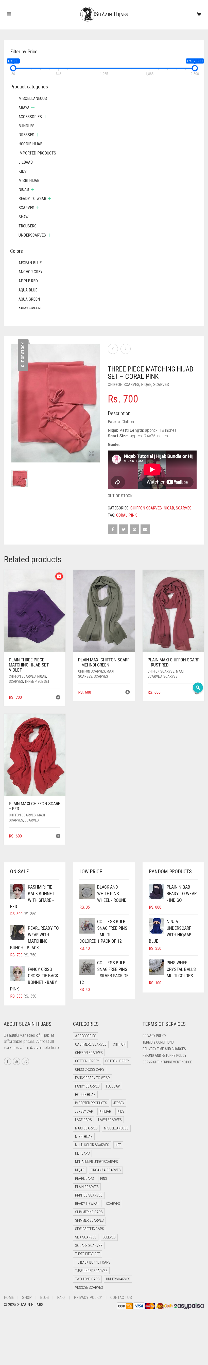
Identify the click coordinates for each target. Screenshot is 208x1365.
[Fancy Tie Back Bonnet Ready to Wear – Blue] (125, 349)
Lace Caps (83, 1120)
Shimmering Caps (89, 1212)
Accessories (30, 116)
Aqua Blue (28, 290)
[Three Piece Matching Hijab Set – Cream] (113, 349)
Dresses (26, 134)
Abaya (24, 107)
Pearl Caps (84, 1178)
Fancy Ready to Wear (92, 1078)
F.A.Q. (61, 1297)
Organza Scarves (106, 1170)
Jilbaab (26, 162)
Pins (103, 1178)
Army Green (30, 308)
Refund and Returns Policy (164, 1055)
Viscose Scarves (89, 1287)
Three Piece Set (37, 681)
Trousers (28, 226)
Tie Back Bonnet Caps (92, 1262)
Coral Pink (126, 515)
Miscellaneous (33, 98)
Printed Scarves (88, 1195)
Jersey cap (84, 1111)
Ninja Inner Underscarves (96, 1162)
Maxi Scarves (86, 1128)
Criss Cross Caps (89, 1069)
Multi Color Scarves (92, 1145)
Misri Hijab (29, 180)
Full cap (113, 1086)
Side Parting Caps (89, 1229)
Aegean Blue (30, 262)
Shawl (24, 216)
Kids (23, 171)
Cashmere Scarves (91, 1044)
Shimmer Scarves (89, 1220)
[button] (58, 698)
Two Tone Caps (87, 1279)
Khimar (105, 1111)
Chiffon (119, 1044)
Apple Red (28, 280)
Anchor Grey (31, 271)
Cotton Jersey (87, 1061)
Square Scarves (88, 1246)
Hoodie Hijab (30, 144)
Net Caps (82, 1153)
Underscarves (32, 235)
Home (9, 1297)
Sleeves (109, 1237)
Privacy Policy (154, 1036)
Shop (27, 1297)
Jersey (118, 1103)
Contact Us (121, 1297)
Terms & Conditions (158, 1042)
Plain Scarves (87, 1187)
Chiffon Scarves (123, 384)
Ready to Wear (32, 198)
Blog (44, 1297)
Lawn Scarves (110, 1120)
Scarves (161, 384)
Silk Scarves (85, 1237)
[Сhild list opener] (32, 107)
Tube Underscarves (91, 1271)
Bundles (26, 125)
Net (118, 1145)
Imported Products (37, 153)
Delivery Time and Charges (164, 1049)
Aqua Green (29, 299)
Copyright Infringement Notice (167, 1062)
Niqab (146, 384)
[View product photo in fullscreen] (91, 453)
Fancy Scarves (87, 1086)
